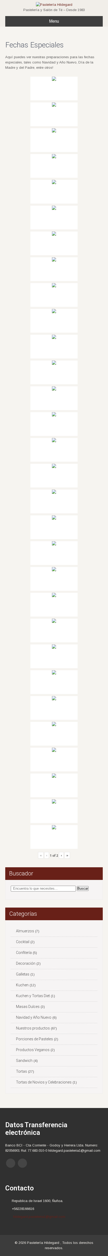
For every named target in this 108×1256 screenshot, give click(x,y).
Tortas (21, 1071)
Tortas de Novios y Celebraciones (44, 1082)
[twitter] (22, 1163)
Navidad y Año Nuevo (33, 1017)
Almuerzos (25, 931)
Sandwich (24, 1060)
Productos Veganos (33, 1050)
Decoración (25, 963)
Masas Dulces (28, 1006)
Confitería (24, 952)
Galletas (22, 974)
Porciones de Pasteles (34, 1039)
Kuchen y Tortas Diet (33, 996)
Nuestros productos (33, 1028)
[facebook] (10, 1163)
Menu (54, 21)
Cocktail (22, 942)
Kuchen (22, 985)
